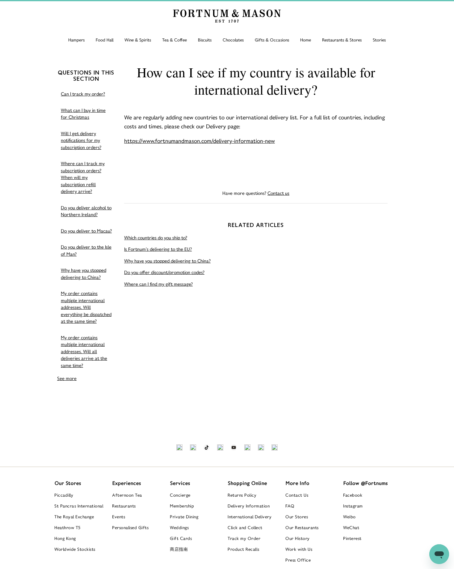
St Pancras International (78, 506)
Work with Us (298, 549)
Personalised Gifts (130, 527)
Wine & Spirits (137, 40)
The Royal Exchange (74, 517)
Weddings (179, 527)
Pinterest (352, 538)
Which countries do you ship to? (155, 238)
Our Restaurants (302, 527)
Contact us (278, 193)
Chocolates (233, 40)
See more (67, 378)
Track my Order (244, 538)
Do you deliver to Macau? (86, 231)
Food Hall (104, 40)
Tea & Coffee (174, 40)
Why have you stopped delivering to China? (83, 273)
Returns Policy (242, 495)
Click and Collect (245, 527)
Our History (297, 538)
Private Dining (184, 517)
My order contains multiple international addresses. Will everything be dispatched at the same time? (86, 307)
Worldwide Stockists (74, 549)
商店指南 (179, 549)
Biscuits (205, 40)
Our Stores (296, 517)
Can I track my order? (83, 94)
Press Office (298, 560)
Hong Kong (65, 538)
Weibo (349, 517)
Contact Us (296, 495)
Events (118, 517)
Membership (182, 506)
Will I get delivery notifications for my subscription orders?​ (81, 140)
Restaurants (124, 506)
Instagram (353, 506)
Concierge (180, 495)
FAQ (290, 506)
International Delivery (249, 517)
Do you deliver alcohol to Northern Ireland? (86, 211)
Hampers (76, 40)
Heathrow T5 (67, 527)
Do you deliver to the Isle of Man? (86, 250)
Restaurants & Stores (342, 40)
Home (305, 40)
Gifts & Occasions (272, 40)
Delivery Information (249, 506)
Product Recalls (243, 549)
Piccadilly (63, 495)
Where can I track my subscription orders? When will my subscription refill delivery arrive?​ (83, 177)
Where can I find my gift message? (158, 284)
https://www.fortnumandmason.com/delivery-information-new (199, 140)
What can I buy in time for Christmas (83, 113)
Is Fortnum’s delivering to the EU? (158, 249)
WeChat (351, 527)
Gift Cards (181, 538)
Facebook (352, 495)
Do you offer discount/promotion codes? (164, 272)
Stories (379, 40)
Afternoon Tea (127, 495)
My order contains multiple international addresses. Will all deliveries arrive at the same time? (84, 351)
